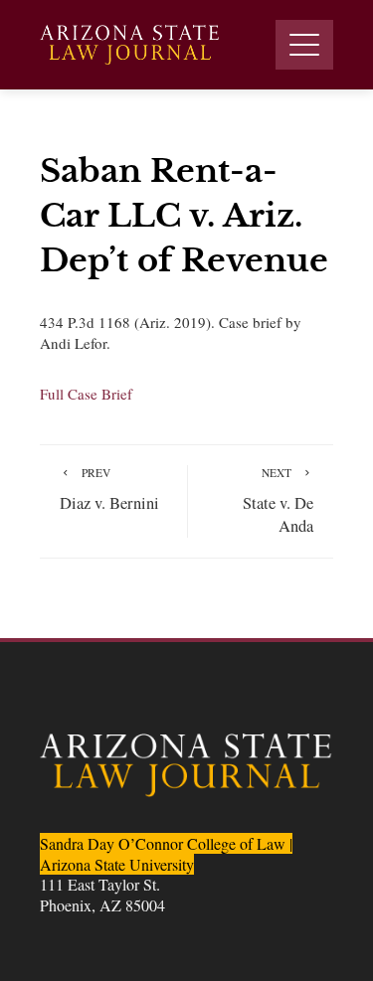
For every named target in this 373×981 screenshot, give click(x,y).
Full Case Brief (86, 394)
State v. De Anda (278, 500)
